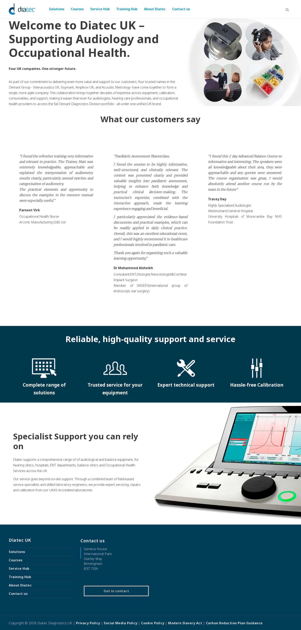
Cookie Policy (152, 623)
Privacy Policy (88, 623)
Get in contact (116, 591)
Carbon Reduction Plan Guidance (234, 623)
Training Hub (126, 9)
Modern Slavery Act (185, 623)
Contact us (181, 9)
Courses (77, 9)
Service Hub (100, 9)
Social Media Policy (120, 623)
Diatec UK (20, 540)
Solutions (56, 9)
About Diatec (155, 9)
